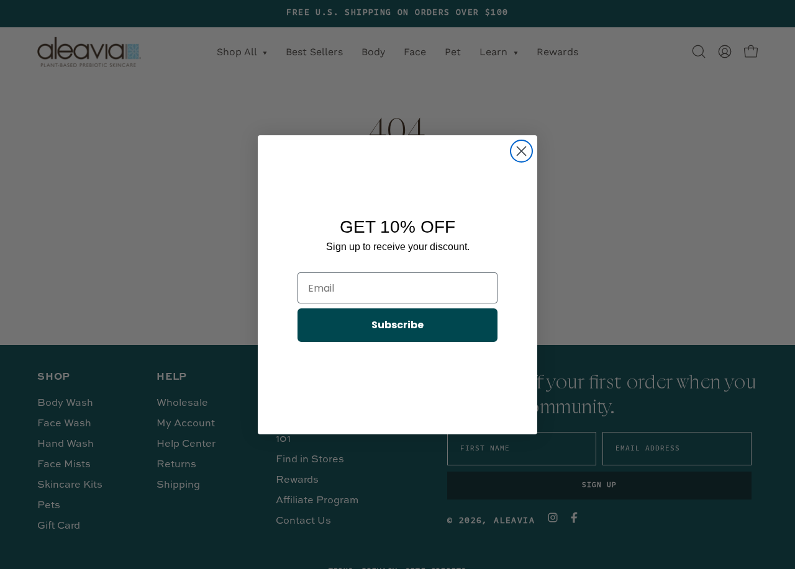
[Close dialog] (521, 151)
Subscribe (397, 325)
